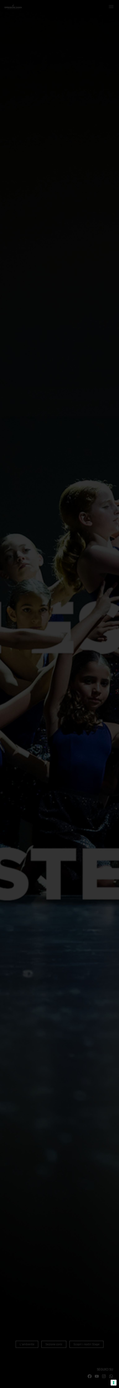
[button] (93, 14)
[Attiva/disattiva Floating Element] (108, 1380)
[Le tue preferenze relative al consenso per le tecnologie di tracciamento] (114, 1383)
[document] (59, 694)
